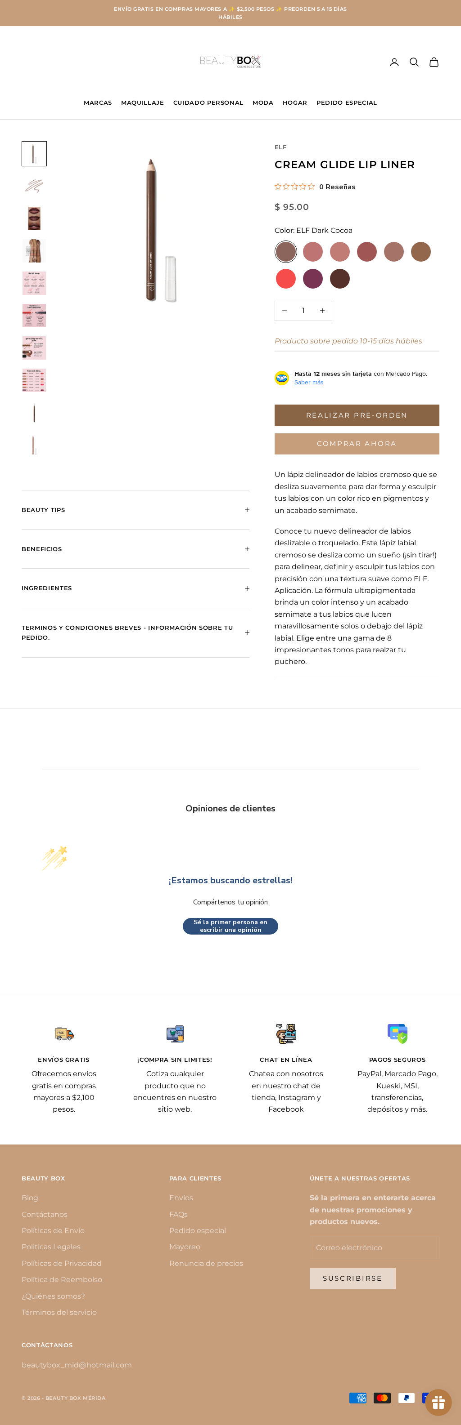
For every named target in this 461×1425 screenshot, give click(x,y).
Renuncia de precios (206, 1263)
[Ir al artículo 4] (34, 250)
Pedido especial (197, 1230)
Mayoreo (184, 1246)
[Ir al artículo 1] (34, 153)
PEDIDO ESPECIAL (346, 102)
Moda (263, 102)
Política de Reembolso (62, 1279)
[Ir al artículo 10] (34, 445)
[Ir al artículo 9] (34, 412)
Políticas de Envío (53, 1230)
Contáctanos (45, 1214)
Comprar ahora (357, 443)
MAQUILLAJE (142, 102)
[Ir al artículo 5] (34, 283)
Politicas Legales (51, 1246)
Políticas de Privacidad (62, 1263)
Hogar (295, 102)
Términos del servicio (59, 1312)
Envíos (181, 1197)
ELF (281, 147)
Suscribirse (353, 1278)
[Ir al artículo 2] (34, 186)
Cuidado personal (208, 102)
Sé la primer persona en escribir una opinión (230, 926)
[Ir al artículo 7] (34, 348)
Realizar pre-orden (357, 415)
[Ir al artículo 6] (34, 315)
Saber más (309, 382)
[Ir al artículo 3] (34, 218)
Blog (30, 1197)
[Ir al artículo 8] (34, 380)
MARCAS (98, 102)
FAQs (178, 1214)
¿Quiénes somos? (53, 1296)
